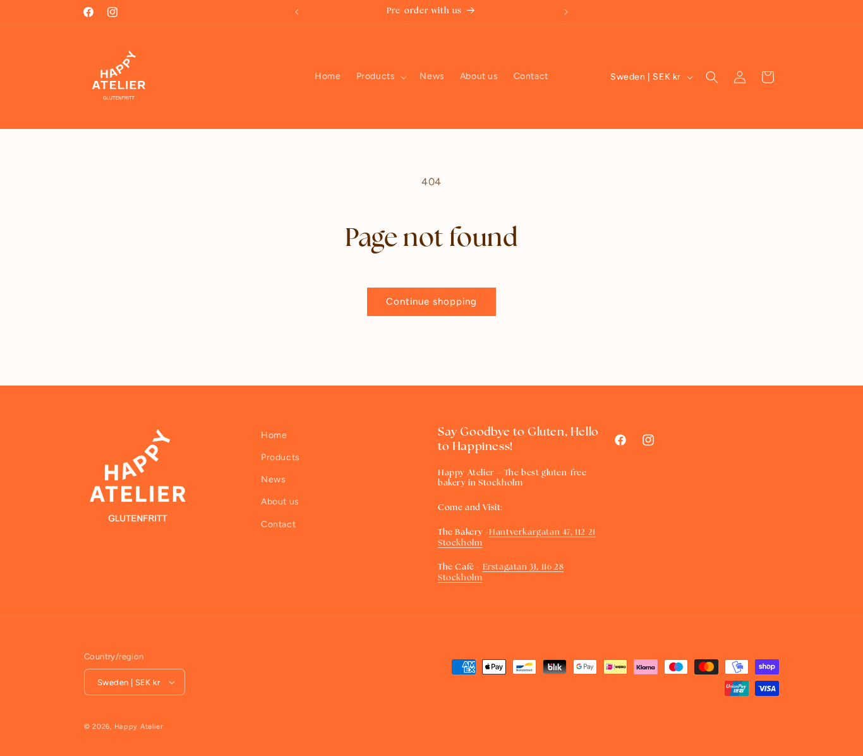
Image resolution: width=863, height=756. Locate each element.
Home (274, 435)
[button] (381, 76)
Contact (278, 524)
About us (280, 501)
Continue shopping (431, 301)
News (273, 479)
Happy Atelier (139, 726)
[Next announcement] (566, 12)
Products (280, 457)
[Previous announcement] (297, 12)
